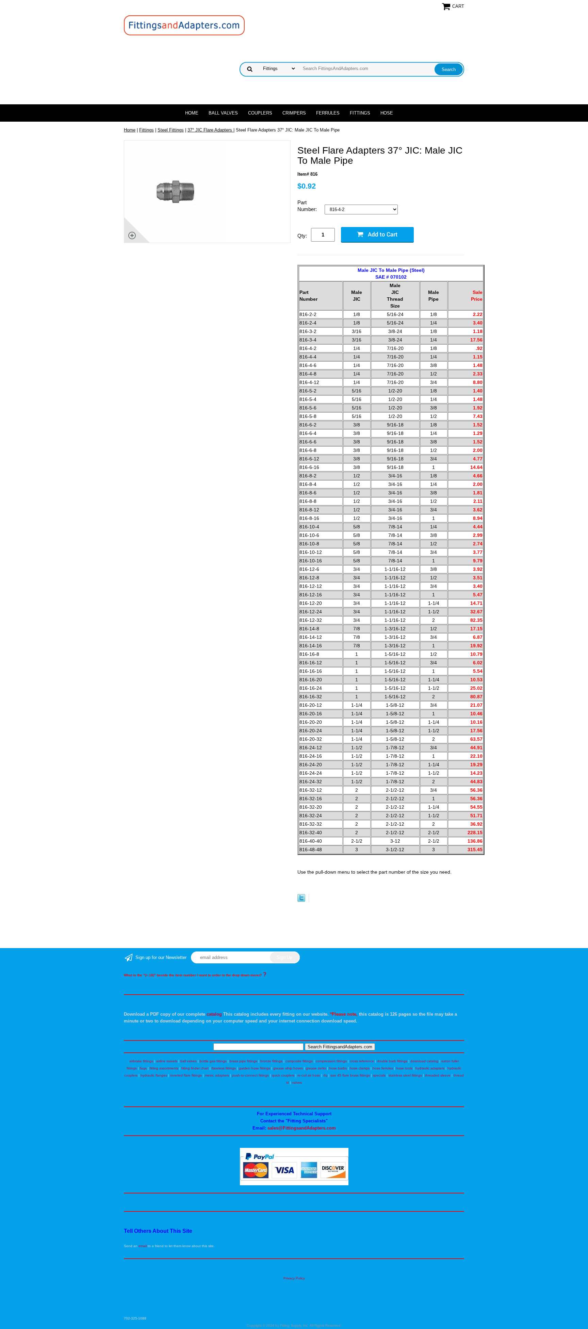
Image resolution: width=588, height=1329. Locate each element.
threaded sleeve (438, 1075)
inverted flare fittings (186, 1075)
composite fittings (299, 1061)
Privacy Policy (294, 1278)
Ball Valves (223, 113)
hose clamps (360, 1068)
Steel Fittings (171, 130)
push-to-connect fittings (250, 1075)
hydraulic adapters (429, 1068)
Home (191, 113)
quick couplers (283, 1075)
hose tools (404, 1068)
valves (297, 1082)
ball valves (188, 1061)
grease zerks (316, 1068)
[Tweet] (301, 900)
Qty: (302, 236)
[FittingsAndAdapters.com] (184, 25)
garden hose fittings (254, 1068)
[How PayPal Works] (294, 1184)
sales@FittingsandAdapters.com (301, 1128)
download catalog (424, 1061)
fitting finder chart (195, 1068)
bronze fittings (271, 1061)
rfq (325, 1075)
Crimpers (294, 113)
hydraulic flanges (154, 1075)
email (142, 1246)
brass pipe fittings (243, 1061)
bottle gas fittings (213, 1061)
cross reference (362, 1061)
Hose (386, 113)
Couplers (260, 113)
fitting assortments (164, 1068)
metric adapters (217, 1075)
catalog (214, 1014)
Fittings (360, 113)
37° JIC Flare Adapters (210, 130)
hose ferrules (383, 1068)
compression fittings (331, 1061)
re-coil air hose (308, 1075)
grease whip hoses (288, 1068)
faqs (143, 1068)
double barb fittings (392, 1061)
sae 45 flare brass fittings (350, 1075)
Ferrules (328, 113)
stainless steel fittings (405, 1075)
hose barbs (338, 1068)
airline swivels (166, 1061)
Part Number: (307, 205)
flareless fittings (224, 1068)
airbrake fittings (141, 1061)
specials (379, 1075)
